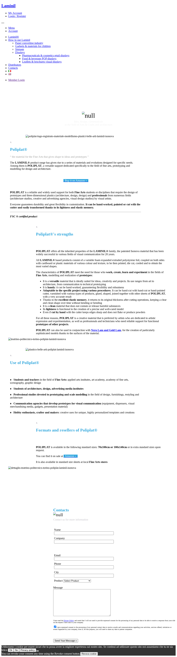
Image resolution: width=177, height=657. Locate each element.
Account (13, 31)
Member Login (16, 80)
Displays (20, 52)
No (16, 650)
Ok (10, 650)
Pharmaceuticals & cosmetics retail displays (45, 55)
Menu (11, 27)
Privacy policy (28, 650)
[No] (37, 650)
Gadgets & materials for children (33, 46)
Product (58, 580)
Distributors (14, 64)
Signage (19, 49)
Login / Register (17, 16)
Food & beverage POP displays (39, 58)
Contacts (13, 67)
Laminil (8, 5)
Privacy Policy (69, 620)
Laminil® (13, 36)
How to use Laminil (19, 39)
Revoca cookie (89, 654)
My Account (15, 13)
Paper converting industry (29, 43)
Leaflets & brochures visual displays (42, 61)
